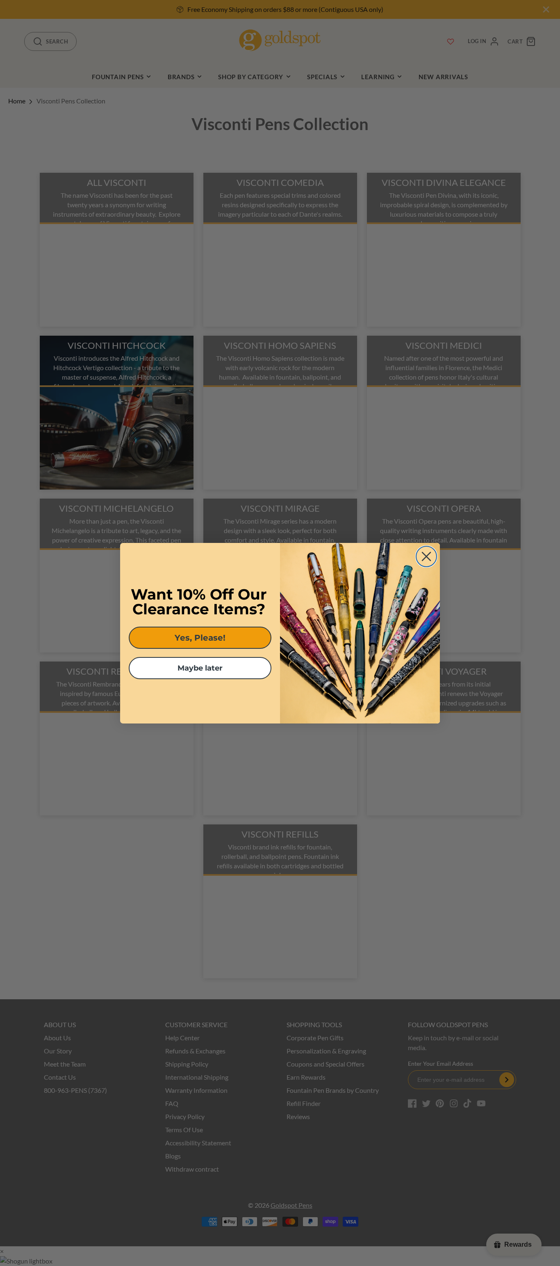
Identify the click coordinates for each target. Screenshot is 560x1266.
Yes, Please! (200, 638)
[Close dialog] (426, 556)
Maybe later (200, 668)
